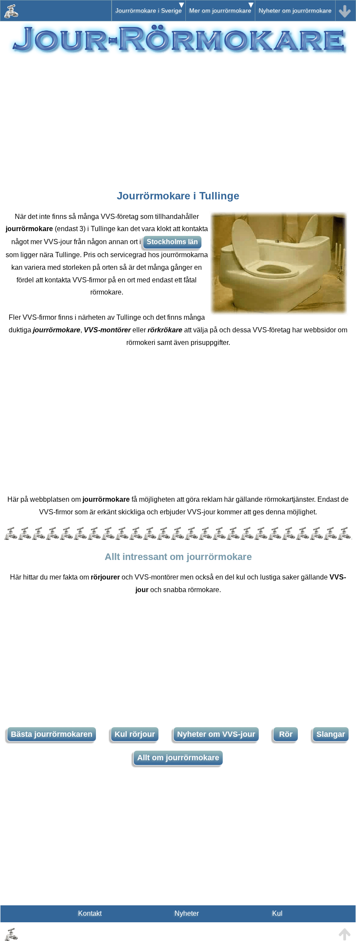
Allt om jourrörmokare (178, 757)
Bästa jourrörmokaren (51, 734)
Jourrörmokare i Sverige (148, 10)
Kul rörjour (135, 734)
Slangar (330, 734)
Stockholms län (172, 241)
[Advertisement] (178, 118)
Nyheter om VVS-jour (216, 734)
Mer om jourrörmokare (220, 10)
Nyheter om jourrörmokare (295, 10)
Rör (286, 734)
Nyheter (187, 913)
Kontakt (90, 913)
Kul (277, 913)
